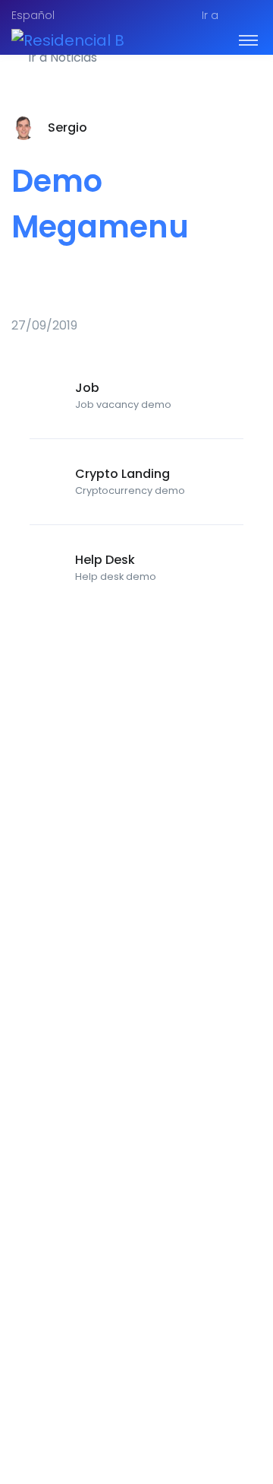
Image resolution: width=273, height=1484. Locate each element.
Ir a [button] (210, 15)
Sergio (67, 127)
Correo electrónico (81, 1135)
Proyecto (45, 1365)
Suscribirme (136, 1212)
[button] (252, 16)
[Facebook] (183, 1423)
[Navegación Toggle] (248, 39)
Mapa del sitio (135, 1365)
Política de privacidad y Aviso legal (119, 1383)
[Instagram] (216, 1423)
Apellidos (50, 1107)
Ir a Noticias (61, 57)
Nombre (46, 984)
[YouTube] (249, 1423)
